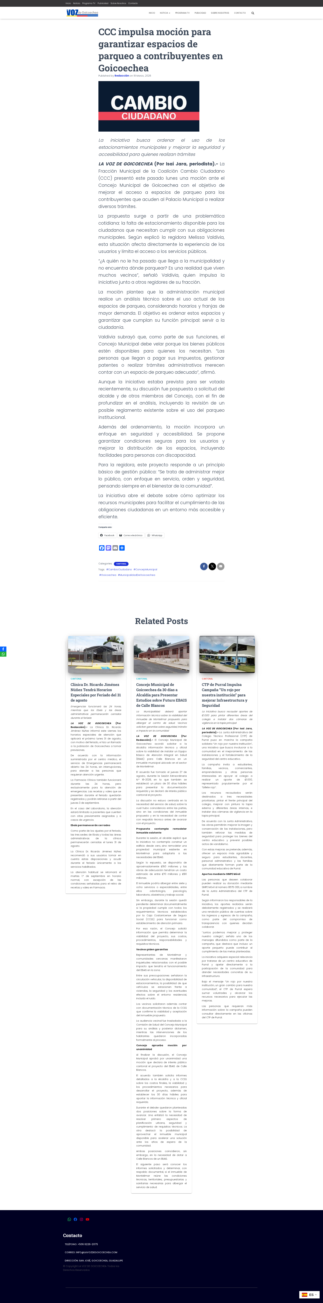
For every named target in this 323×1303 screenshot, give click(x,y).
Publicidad (103, 3)
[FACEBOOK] (75, 1219)
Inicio (68, 3)
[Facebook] (3, 649)
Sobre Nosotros (118, 3)
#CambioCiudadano (119, 569)
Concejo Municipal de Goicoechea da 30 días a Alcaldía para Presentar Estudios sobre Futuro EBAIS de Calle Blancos (161, 695)
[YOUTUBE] (87, 1219)
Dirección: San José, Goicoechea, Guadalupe (94, 1260)
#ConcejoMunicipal (145, 569)
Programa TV (88, 3)
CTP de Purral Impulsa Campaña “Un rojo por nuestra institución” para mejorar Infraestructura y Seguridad (224, 695)
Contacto (133, 3)
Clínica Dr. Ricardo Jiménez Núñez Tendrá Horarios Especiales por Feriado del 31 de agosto (96, 692)
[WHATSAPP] (69, 1219)
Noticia (76, 3)
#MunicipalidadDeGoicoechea (136, 575)
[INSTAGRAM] (81, 1219)
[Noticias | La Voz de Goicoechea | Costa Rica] (82, 13)
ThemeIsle (251, 1295)
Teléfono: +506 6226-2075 (81, 1244)
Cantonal (121, 564)
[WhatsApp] (3, 654)
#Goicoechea (107, 575)
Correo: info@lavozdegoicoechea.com (91, 1252)
